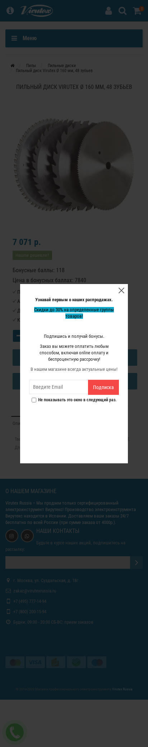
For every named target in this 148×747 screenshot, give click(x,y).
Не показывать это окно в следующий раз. (77, 400)
